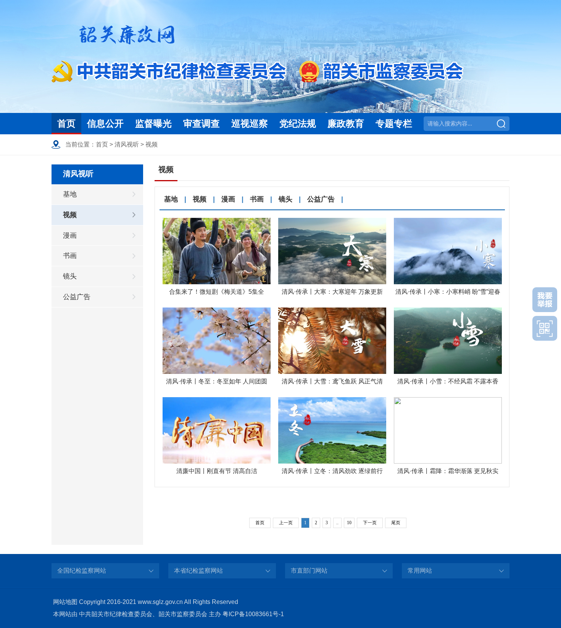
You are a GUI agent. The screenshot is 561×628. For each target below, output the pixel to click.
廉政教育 (345, 123)
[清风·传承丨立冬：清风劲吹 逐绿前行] (332, 430)
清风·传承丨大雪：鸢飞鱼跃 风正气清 (332, 381)
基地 (70, 194)
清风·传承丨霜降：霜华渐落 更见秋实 (447, 471)
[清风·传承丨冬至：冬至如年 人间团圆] (217, 341)
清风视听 (126, 144)
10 (349, 522)
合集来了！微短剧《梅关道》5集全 (216, 291)
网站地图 (65, 602)
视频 (151, 144)
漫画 (70, 235)
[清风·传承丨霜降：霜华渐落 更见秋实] (448, 430)
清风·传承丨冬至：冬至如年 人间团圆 (216, 381)
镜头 (70, 276)
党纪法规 (297, 123)
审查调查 (201, 123)
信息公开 (105, 123)
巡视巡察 (249, 123)
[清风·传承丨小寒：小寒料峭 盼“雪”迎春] (448, 251)
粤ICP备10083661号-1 (253, 614)
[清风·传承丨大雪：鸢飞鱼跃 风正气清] (332, 341)
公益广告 (76, 297)
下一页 (370, 522)
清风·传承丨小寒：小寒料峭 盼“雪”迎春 (447, 291)
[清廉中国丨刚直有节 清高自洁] (217, 430)
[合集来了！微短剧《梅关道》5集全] (217, 251)
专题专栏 (394, 123)
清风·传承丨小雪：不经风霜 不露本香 (447, 381)
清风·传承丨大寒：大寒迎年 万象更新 (332, 291)
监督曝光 (153, 123)
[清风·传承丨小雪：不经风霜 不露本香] (448, 341)
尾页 (395, 522)
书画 (70, 255)
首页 (66, 123)
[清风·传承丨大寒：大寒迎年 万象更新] (332, 251)
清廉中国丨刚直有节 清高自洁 (216, 471)
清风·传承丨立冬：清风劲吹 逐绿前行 (332, 471)
